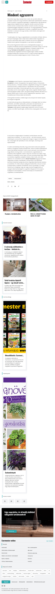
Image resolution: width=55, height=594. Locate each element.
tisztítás (14, 460)
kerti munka (21, 460)
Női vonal (30, 434)
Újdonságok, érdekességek (8, 434)
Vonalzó (30, 445)
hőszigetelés (43, 457)
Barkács (30, 442)
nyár (33, 460)
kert (10, 454)
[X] (11, 385)
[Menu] (3, 2)
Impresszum (14, 465)
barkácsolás (39, 454)
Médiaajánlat (22, 465)
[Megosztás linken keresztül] (15, 170)
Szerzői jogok (42, 465)
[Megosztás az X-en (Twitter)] (8, 170)
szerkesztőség (10, 457)
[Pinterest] (17, 385)
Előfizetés (36, 465)
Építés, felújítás (7, 166)
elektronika (18, 457)
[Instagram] (24, 385)
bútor (45, 454)
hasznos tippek (26, 457)
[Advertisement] (27, 60)
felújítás (7, 162)
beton (27, 460)
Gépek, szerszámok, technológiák (10, 439)
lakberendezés (22, 454)
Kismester (30, 439)
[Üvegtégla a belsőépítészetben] (14, 187)
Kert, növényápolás (32, 431)
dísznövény (35, 457)
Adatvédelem (29, 465)
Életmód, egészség (32, 436)
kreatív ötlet (31, 454)
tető (49, 457)
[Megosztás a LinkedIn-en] (12, 170)
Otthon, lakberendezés (7, 445)
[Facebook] (5, 385)
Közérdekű (4, 431)
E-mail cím (9, 402)
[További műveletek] (50, 9)
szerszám (5, 454)
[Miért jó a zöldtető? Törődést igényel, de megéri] (40, 187)
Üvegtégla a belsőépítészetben (13, 196)
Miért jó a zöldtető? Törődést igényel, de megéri (38, 197)
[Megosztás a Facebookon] (5, 170)
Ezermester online (8, 424)
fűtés (4, 457)
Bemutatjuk (4, 436)
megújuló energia (7, 460)
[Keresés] (6, 2)
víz (49, 454)
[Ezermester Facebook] (2, 469)
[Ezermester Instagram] (4, 469)
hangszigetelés (14, 162)
